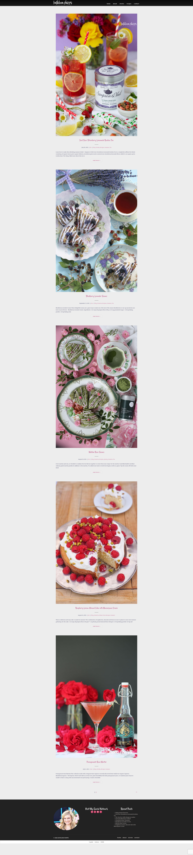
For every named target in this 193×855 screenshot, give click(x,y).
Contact (136, 3)
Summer (107, 147)
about (125, 837)
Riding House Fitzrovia (121, 812)
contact (136, 837)
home (119, 837)
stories (122, 3)
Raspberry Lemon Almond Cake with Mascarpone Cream (96, 608)
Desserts (99, 303)
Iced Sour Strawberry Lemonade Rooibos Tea (96, 140)
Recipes (129, 3)
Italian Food (102, 615)
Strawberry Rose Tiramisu (122, 820)
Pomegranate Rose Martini (96, 761)
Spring (106, 459)
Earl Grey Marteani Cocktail (123, 818)
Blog (94, 147)
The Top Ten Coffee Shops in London (125, 817)
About (115, 3)
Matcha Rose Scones (96, 452)
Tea (110, 147)
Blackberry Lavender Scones (96, 296)
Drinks (98, 147)
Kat (91, 147)
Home (108, 3)
